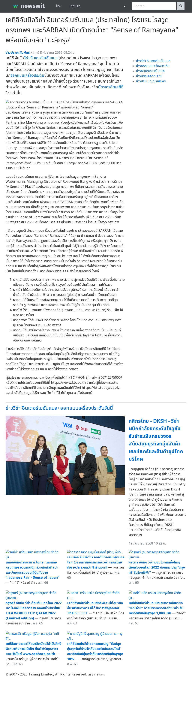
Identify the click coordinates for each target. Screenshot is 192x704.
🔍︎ (180, 6)
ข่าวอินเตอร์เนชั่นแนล (150, 71)
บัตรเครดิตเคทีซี (110, 87)
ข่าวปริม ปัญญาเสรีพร (151, 81)
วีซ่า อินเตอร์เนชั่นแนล (41, 58)
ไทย (58, 6)
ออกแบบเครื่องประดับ (27, 75)
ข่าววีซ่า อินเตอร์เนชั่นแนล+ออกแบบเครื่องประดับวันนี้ (59, 408)
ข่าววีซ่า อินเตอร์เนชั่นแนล (153, 61)
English (74, 6)
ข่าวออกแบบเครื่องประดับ (153, 66)
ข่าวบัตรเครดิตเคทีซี (149, 76)
